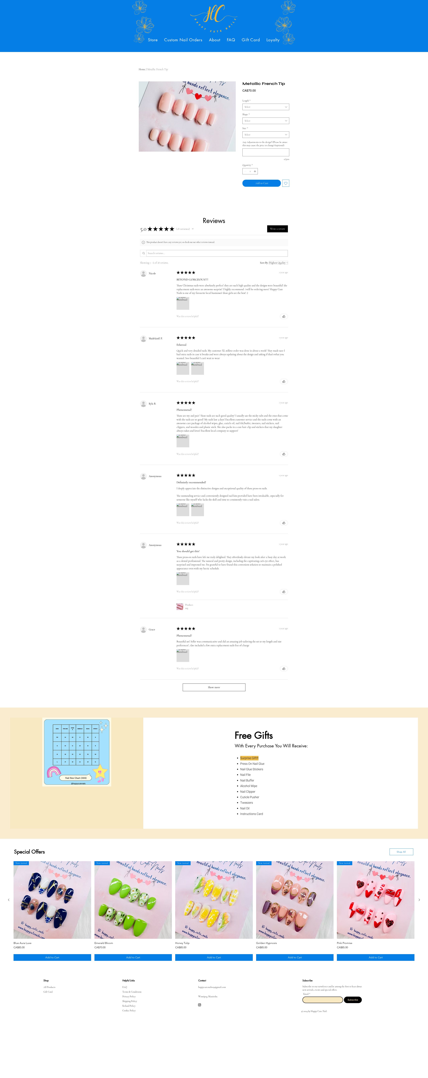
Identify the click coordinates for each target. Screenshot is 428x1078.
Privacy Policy (129, 993)
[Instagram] (199, 1002)
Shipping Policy (129, 998)
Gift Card (47, 989)
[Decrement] (245, 171)
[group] (214, 909)
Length (246, 100)
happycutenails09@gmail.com (212, 984)
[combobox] (265, 107)
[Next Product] (419, 900)
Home (142, 69)
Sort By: (264, 262)
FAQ (124, 984)
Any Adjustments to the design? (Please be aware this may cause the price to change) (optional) (265, 144)
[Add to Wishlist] (285, 183)
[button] (152, 39)
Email (306, 991)
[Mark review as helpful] (284, 316)
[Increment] (255, 171)
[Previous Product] (9, 900)
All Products (49, 984)
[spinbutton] (250, 171)
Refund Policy (128, 1003)
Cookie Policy (129, 1007)
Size (245, 128)
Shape (246, 114)
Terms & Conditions (131, 989)
